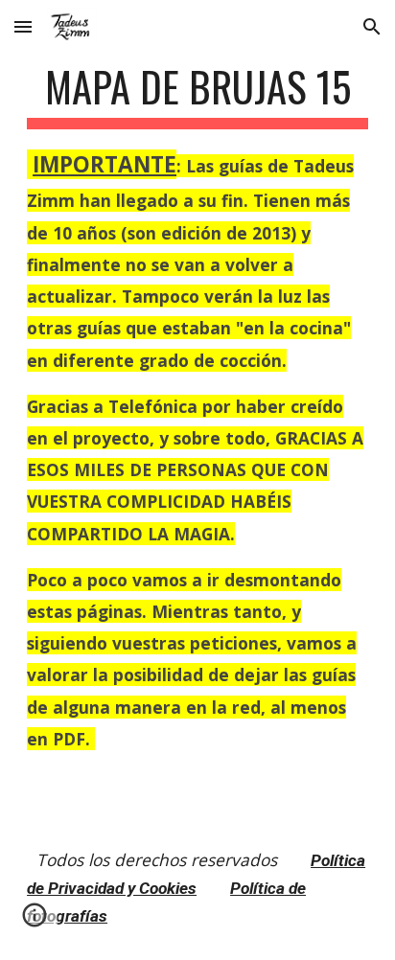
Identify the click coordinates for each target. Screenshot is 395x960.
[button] (23, 26)
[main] (197, 408)
